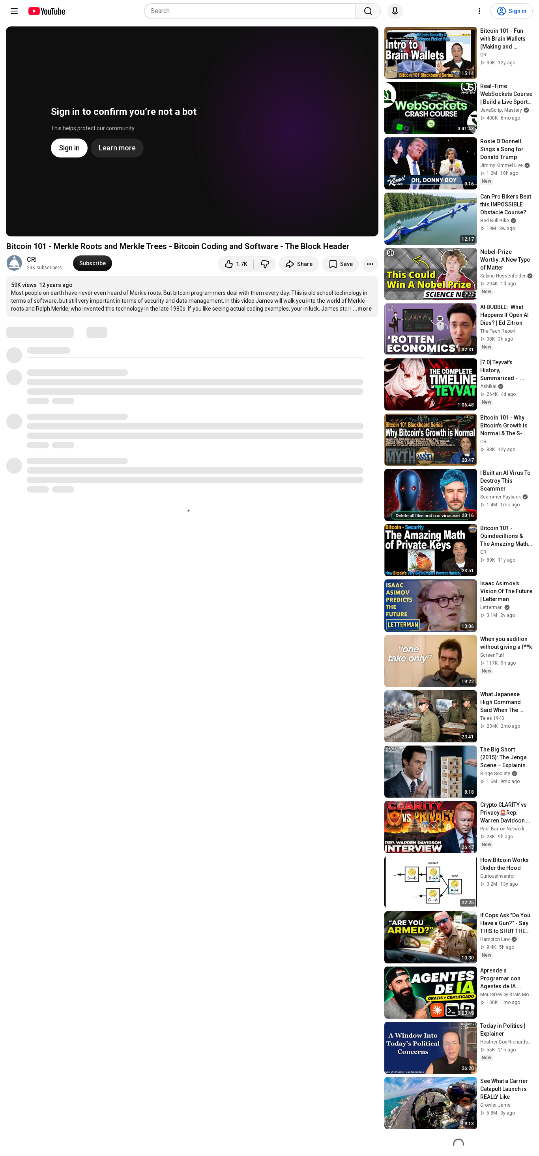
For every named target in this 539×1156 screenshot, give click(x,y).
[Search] (368, 11)
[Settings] (479, 11)
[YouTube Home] (46, 11)
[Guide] (14, 11)
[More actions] (370, 264)
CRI (32, 259)
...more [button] (362, 308)
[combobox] (252, 11)
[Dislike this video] (265, 264)
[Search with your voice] (395, 11)
